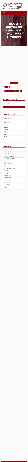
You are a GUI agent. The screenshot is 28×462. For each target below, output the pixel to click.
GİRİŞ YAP (10, 8)
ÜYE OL (4, 8)
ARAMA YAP (14, 107)
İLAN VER (16, 8)
